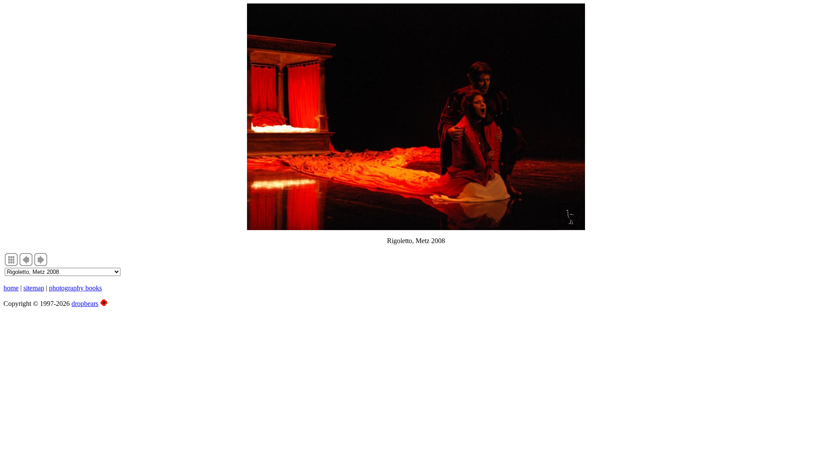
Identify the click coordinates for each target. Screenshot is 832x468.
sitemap (33, 288)
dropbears (85, 303)
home (11, 288)
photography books (75, 288)
